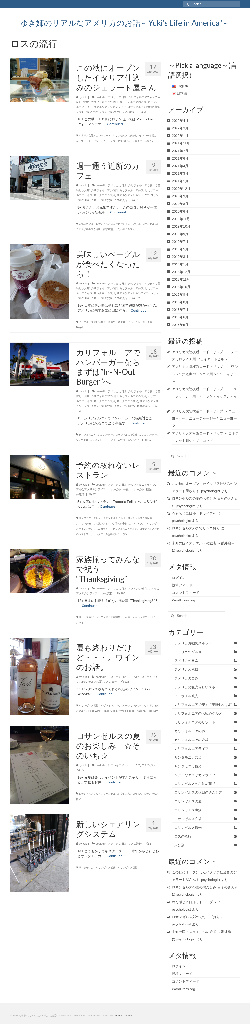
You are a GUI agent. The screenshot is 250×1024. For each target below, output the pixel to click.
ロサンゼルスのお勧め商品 (143, 106)
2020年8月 (180, 204)
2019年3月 (180, 257)
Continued (115, 124)
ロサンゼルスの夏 (118, 489)
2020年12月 (181, 189)
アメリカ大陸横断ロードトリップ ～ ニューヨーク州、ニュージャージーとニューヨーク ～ (205, 418)
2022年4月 (180, 120)
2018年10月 (181, 287)
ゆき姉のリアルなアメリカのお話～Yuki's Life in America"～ (125, 23)
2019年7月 (180, 241)
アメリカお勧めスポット (193, 643)
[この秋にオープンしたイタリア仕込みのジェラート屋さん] (39, 79)
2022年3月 (180, 128)
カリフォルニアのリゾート (194, 722)
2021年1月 (180, 181)
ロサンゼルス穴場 (110, 111)
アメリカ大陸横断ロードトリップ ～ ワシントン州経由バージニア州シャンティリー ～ (205, 374)
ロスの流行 (128, 111)
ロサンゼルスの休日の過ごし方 (198, 792)
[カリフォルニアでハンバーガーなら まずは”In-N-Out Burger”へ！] (39, 364)
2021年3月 (180, 173)
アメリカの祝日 (137, 588)
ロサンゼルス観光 (124, 406)
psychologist (210, 491)
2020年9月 (180, 196)
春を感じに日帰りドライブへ (194, 513)
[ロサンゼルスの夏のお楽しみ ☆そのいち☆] (39, 765)
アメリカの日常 (117, 97)
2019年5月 (180, 249)
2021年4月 (180, 166)
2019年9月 (180, 234)
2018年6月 (180, 317)
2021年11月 (181, 143)
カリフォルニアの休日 (104, 102)
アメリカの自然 (186, 678)
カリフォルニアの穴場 (132, 102)
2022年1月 (180, 136)
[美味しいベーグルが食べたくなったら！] (39, 282)
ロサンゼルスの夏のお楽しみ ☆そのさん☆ (205, 498)
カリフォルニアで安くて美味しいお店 (203, 705)
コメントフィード (185, 593)
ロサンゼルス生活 (87, 111)
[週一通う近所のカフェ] (39, 178)
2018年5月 (180, 325)
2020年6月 (180, 211)
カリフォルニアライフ (141, 484)
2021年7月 (180, 151)
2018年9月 (180, 294)
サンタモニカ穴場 (104, 195)
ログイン (179, 577)
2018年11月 (181, 279)
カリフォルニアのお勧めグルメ (198, 713)
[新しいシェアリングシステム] (39, 853)
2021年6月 (180, 158)
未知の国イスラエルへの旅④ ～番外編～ (205, 543)
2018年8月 (180, 302)
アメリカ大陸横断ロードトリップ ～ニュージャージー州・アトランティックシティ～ (204, 396)
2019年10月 (181, 226)
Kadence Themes (122, 1015)
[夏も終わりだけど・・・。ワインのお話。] (39, 676)
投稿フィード (182, 585)
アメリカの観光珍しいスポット (198, 687)
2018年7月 (180, 310)
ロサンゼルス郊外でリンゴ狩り (196, 528)
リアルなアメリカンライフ (110, 106)
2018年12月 (181, 272)
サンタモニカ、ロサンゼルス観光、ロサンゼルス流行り (109, 867)
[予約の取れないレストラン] (39, 477)
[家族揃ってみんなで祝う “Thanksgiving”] (39, 571)
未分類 (179, 845)
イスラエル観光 (186, 696)
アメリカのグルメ (188, 652)
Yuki (85, 97)
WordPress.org (183, 600)
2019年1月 (180, 264)
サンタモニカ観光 (127, 401)
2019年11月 (181, 219)
